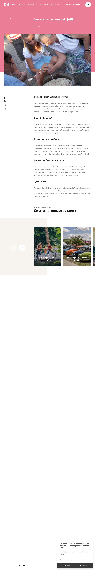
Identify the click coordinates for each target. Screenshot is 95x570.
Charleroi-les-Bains (53, 125)
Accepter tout (84, 565)
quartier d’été (44, 197)
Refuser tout (66, 565)
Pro (40, 4)
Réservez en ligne (72, 4)
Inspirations (31, 4)
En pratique (58, 4)
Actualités (47, 4)
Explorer (20, 4)
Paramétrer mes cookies (67, 560)
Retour (8, 18)
